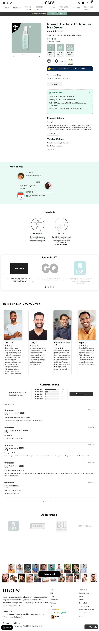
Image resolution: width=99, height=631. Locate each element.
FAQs (81, 616)
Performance (54, 599)
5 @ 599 (52, 13)
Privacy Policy (83, 603)
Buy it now (71, 84)
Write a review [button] (81, 394)
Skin (51, 606)
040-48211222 (14, 614)
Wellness (53, 603)
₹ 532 (67, 78)
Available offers (57, 92)
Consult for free (84, 593)
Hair (51, 593)
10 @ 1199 (62, 13)
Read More (50, 149)
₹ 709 (59, 75)
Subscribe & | (57, 78)
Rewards (53, 609)
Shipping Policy (84, 606)
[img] (9, 410)
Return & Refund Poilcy (86, 609)
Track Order (83, 590)
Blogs (81, 596)
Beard (52, 596)
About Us (82, 599)
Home (52, 590)
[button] (52, 31)
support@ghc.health (15, 617)
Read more (53, 133)
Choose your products (67, 96)
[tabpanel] (26, 38)
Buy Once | (53, 75)
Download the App (56, 613)
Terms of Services (84, 613)
